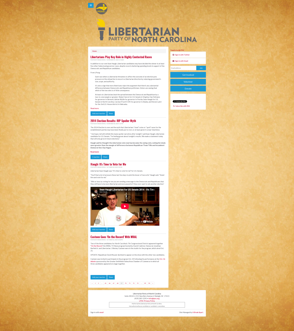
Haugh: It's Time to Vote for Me (108, 164)
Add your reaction (98, 113)
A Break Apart (197, 312)
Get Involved (188, 75)
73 (138, 283)
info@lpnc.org (154, 298)
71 (129, 283)
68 (117, 283)
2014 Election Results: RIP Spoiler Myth (113, 121)
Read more (94, 152)
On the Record (96, 246)
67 (113, 283)
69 (121, 283)
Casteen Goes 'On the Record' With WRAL (113, 237)
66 (109, 283)
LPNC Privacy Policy (147, 301)
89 (145, 283)
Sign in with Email (181, 61)
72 (133, 283)
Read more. (94, 108)
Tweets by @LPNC (177, 50)
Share (111, 113)
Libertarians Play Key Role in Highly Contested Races (121, 57)
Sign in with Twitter (182, 55)
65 (105, 283)
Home (94, 51)
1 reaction (95, 157)
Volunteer (188, 81)
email (102, 312)
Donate (188, 88)
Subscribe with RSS (182, 106)
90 (149, 283)
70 (125, 283)
